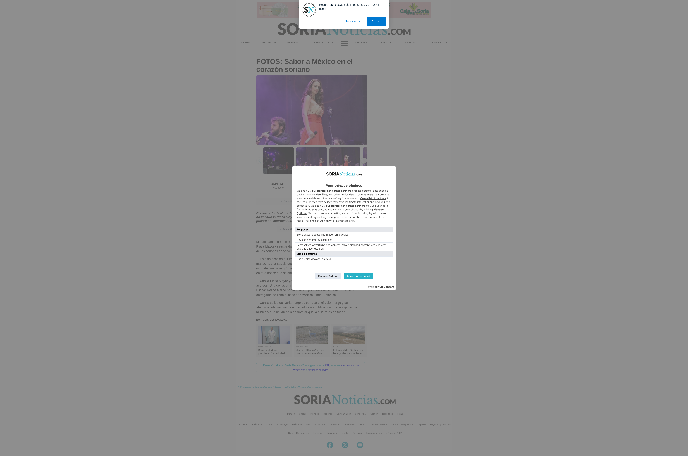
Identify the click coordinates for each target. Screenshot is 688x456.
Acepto (377, 21)
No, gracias (353, 21)
